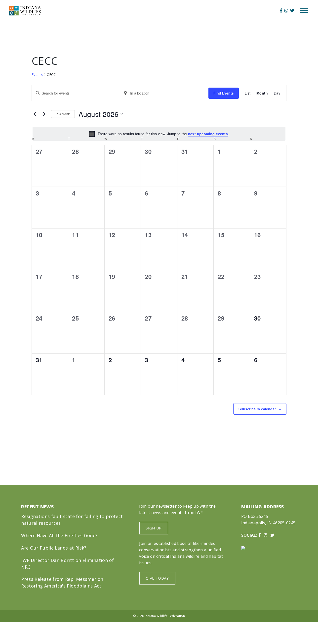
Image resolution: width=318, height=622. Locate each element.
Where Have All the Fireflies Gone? (59, 535)
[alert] (159, 134)
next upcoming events (208, 133)
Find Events (223, 93)
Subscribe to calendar (257, 408)
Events (37, 74)
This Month (63, 114)
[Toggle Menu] (304, 10)
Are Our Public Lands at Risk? (53, 548)
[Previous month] (35, 114)
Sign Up (154, 527)
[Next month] (44, 114)
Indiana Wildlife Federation (165, 616)
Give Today (157, 578)
